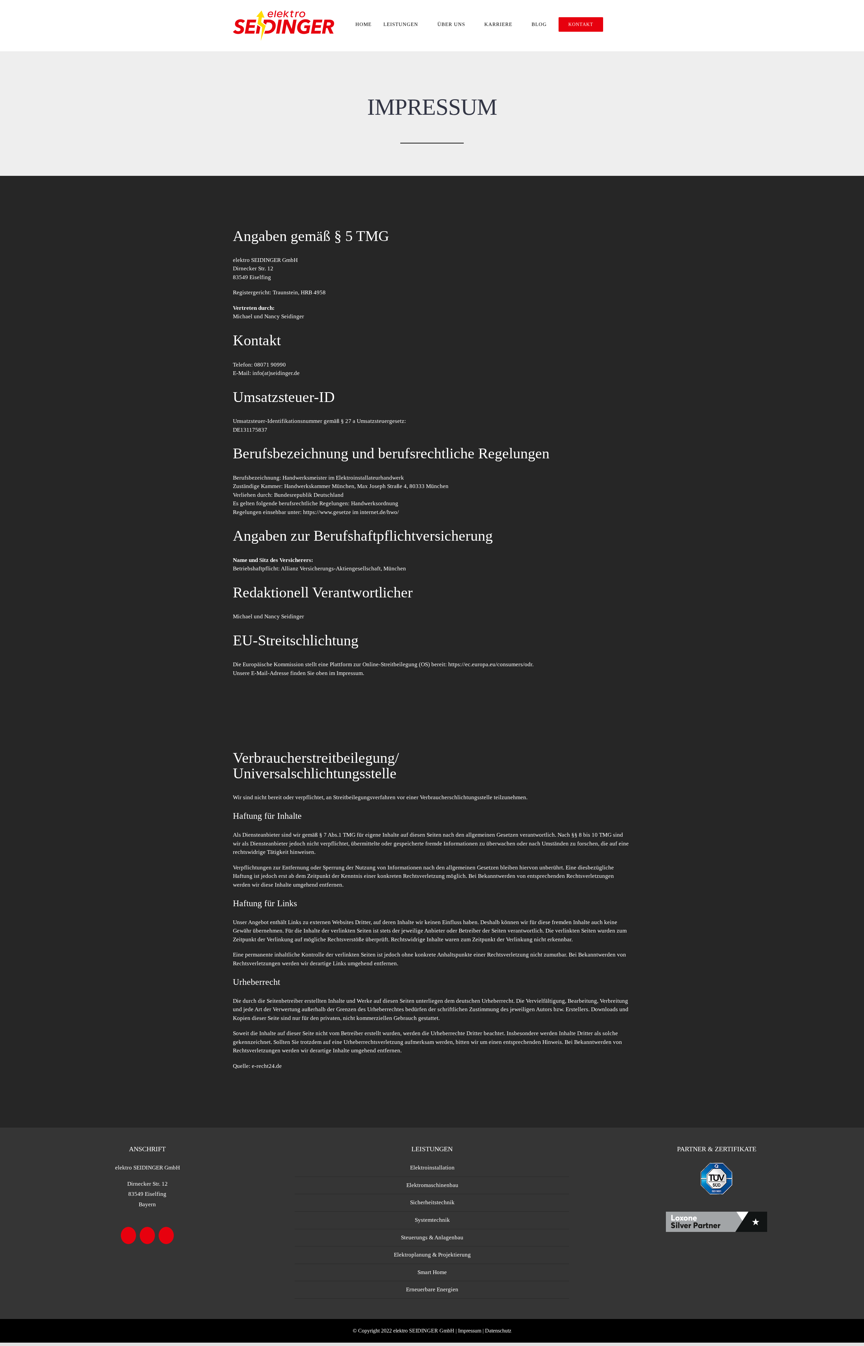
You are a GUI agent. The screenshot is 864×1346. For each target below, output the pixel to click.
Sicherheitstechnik (432, 1202)
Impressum (470, 1331)
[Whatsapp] (166, 1235)
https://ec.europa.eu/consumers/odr (490, 664)
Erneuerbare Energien (432, 1289)
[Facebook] (128, 1235)
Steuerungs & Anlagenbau (432, 1237)
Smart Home (432, 1272)
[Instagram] (147, 1235)
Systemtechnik (432, 1220)
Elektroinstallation (432, 1167)
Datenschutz (498, 1331)
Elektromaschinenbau (432, 1185)
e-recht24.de (267, 1066)
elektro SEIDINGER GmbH (424, 1331)
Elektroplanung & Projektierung (432, 1254)
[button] (617, 24)
